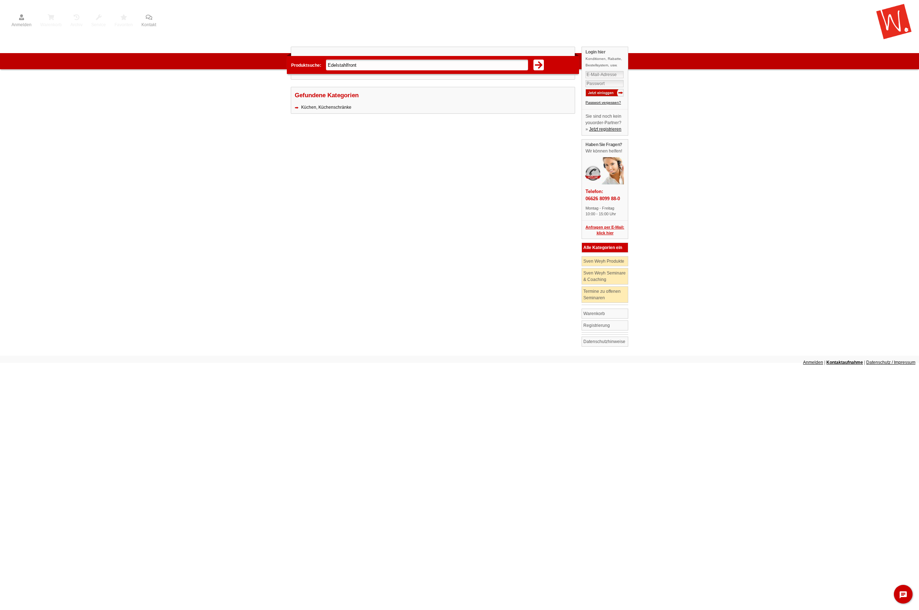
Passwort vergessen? (603, 102)
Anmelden (21, 24)
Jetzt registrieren (605, 129)
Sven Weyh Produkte (603, 261)
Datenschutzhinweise (604, 341)
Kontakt (148, 24)
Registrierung (596, 325)
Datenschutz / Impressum (890, 362)
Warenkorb (594, 313)
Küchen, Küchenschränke (326, 107)
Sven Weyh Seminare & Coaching (604, 276)
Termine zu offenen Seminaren (602, 294)
